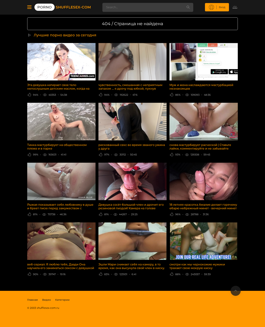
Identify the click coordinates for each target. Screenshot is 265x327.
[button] (29, 7)
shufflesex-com (64, 7)
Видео (46, 299)
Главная (32, 299)
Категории (62, 299)
